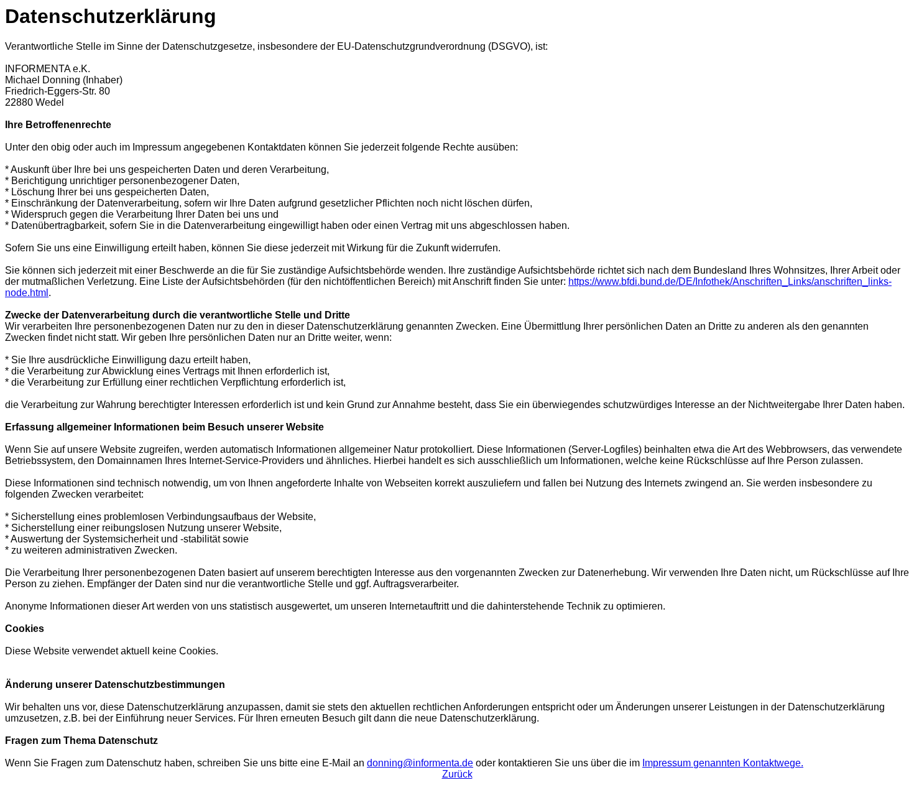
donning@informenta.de (420, 763)
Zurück (457, 774)
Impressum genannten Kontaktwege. (722, 763)
